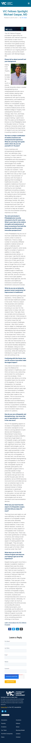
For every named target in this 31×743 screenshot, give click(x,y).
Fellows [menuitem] (18, 723)
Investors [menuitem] (3, 727)
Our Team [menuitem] (4, 730)
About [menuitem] (17, 727)
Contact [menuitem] (18, 737)
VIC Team (24, 17)
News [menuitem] (2, 737)
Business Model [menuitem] (20, 730)
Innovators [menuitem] (4, 720)
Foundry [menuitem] (3, 723)
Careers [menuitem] (18, 733)
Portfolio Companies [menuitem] (7, 733)
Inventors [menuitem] (18, 720)
